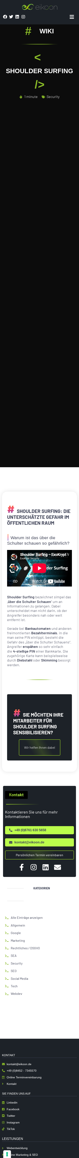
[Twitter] (11, 17)
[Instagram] (23, 17)
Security (53, 96)
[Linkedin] (17, 17)
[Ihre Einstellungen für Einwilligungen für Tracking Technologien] (7, 1154)
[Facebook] (5, 17)
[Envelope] (57, 867)
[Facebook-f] (21, 867)
